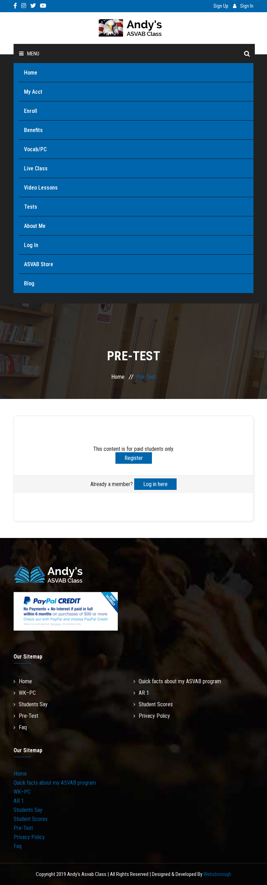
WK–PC (27, 693)
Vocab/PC (35, 149)
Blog (29, 283)
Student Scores (156, 704)
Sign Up (220, 6)
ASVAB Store (38, 264)
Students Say (33, 704)
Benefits (33, 130)
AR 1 (144, 693)
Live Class (36, 168)
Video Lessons (41, 187)
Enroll (30, 111)
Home (30, 72)
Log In (31, 245)
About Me (35, 226)
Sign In (246, 6)
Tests (30, 206)
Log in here (155, 484)
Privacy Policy (154, 716)
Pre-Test (28, 716)
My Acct (33, 91)
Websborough (217, 874)
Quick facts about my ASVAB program (180, 681)
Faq (23, 727)
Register (133, 458)
